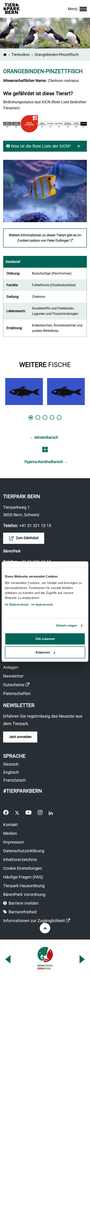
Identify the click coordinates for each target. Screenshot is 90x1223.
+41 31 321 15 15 (35, 525)
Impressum (13, 842)
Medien (10, 833)
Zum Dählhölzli (27, 538)
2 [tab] (38, 417)
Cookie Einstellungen (22, 868)
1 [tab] (31, 417)
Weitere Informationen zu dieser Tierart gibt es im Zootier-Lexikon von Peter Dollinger (46, 240)
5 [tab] (59, 417)
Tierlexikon (21, 54)
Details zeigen (66, 625)
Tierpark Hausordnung (24, 885)
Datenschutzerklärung (23, 850)
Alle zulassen (45, 638)
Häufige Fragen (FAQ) (23, 876)
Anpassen (42, 652)
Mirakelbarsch (44, 437)
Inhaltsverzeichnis (20, 859)
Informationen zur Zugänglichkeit (36, 921)
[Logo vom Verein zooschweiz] (45, 958)
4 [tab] (52, 417)
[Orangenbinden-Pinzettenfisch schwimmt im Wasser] (45, 191)
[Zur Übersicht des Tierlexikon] (45, 449)
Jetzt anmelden (20, 737)
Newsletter (13, 676)
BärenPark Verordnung (24, 894)
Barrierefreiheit (22, 911)
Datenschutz (18, 604)
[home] (5, 54)
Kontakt (10, 824)
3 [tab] (45, 417)
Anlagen (10, 667)
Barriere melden (23, 903)
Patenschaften (17, 693)
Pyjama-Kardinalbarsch (46, 461)
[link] (77, 9)
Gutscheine (16, 685)
